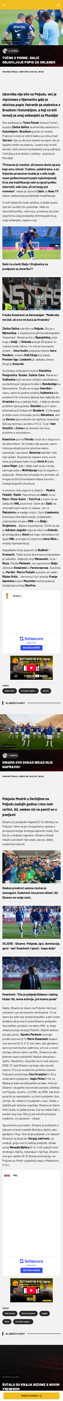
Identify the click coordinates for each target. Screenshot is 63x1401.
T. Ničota (13, 755)
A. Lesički (13, 51)
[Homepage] (58, 5)
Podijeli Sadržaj (29, 1396)
